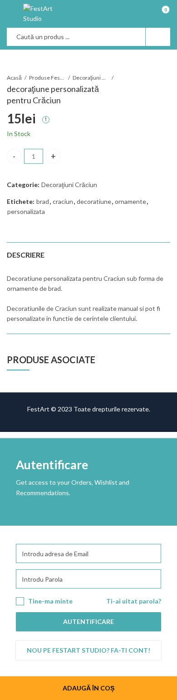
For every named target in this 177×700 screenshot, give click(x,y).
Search (158, 37)
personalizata (26, 211)
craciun (63, 201)
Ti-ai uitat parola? (133, 601)
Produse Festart (47, 77)
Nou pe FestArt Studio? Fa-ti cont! (88, 650)
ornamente (130, 201)
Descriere (25, 254)
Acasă (14, 77)
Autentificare (88, 621)
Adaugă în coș (88, 688)
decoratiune (94, 201)
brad (42, 201)
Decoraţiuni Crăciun (91, 77)
